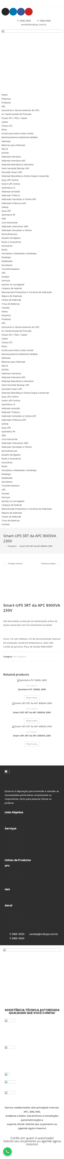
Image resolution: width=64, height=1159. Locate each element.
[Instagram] (5, 12)
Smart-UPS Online (11, 183)
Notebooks (7, 261)
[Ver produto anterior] (5, 563)
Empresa (6, 98)
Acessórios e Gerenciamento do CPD (20, 110)
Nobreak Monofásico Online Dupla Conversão (25, 176)
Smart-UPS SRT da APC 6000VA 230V (32, 735)
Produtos (6, 102)
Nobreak (6, 141)
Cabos (5, 121)
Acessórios (7, 245)
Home (5, 94)
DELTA (5, 149)
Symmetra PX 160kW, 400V (32, 689)
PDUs (4, 129)
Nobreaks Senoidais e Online (17, 230)
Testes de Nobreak (11, 299)
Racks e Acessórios (11, 241)
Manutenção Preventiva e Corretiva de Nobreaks (27, 292)
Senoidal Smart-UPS (12, 172)
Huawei (5, 276)
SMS (4, 218)
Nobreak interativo (11, 156)
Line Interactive (10, 222)
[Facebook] (21, 12)
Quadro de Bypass (11, 237)
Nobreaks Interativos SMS (15, 226)
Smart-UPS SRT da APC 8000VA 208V (32, 712)
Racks (4, 249)
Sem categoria (19, 656)
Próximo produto (48, 563)
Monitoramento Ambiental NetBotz (20, 137)
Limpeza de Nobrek (12, 288)
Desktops (6, 257)
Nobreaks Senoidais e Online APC (19, 199)
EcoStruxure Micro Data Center (18, 133)
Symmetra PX (8, 214)
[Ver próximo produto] (58, 563)
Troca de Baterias (11, 303)
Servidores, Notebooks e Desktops (19, 253)
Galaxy (5, 207)
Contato (6, 307)
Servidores (7, 265)
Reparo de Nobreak (12, 296)
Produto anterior (15, 563)
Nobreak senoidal (11, 191)
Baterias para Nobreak (13, 145)
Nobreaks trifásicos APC (14, 203)
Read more (32, 697)
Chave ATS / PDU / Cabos (14, 118)
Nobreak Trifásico (11, 195)
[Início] (4, 546)
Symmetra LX (8, 187)
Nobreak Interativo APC (14, 160)
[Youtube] (29, 12)
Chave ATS (7, 125)
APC (4, 106)
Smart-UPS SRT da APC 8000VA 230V (36, 546)
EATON (5, 152)
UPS (4, 272)
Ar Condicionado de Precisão (16, 114)
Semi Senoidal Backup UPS (15, 168)
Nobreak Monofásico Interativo (18, 164)
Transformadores (11, 269)
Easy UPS (6, 210)
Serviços (6, 280)
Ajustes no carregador (13, 284)
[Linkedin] (13, 12)
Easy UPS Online (10, 180)
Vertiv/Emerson (9, 234)
